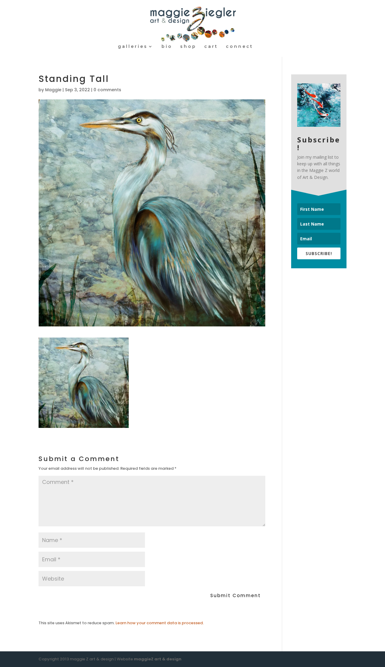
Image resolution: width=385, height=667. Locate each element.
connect (239, 46)
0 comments (107, 90)
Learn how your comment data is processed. (160, 623)
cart (211, 46)
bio (167, 46)
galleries (133, 46)
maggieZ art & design (157, 659)
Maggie (53, 90)
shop (188, 46)
